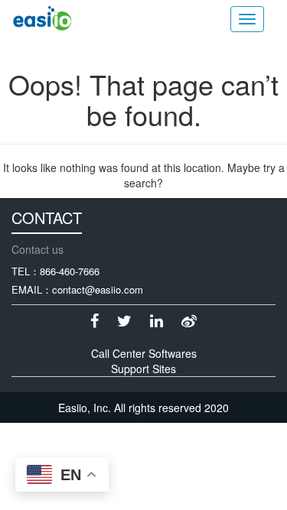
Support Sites (143, 368)
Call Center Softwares (144, 353)
